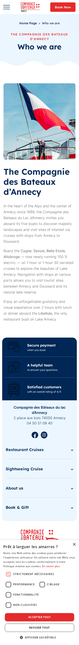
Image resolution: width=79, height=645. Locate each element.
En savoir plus (51, 566)
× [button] (74, 544)
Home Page (28, 23)
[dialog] (39, 592)
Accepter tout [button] (39, 617)
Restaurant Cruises (25, 449)
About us (14, 488)
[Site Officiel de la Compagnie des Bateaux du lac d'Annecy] (32, 7)
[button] (39, 637)
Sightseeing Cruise (24, 468)
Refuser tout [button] (39, 627)
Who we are (51, 23)
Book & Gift (17, 507)
